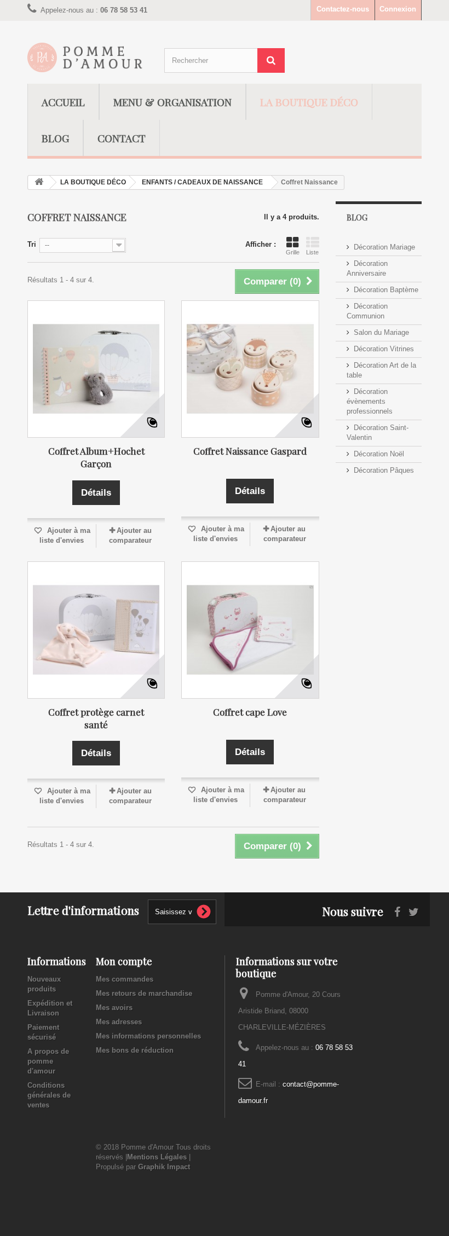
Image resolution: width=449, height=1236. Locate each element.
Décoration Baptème (386, 290)
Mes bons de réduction (135, 1050)
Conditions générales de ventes (49, 1095)
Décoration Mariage (384, 247)
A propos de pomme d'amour (48, 1061)
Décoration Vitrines (384, 349)
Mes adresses (119, 1022)
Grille (293, 252)
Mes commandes (124, 979)
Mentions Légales (157, 1157)
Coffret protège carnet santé (96, 718)
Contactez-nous (342, 9)
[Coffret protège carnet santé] (96, 630)
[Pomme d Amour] (87, 57)
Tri (31, 244)
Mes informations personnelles (148, 1036)
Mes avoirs (114, 1007)
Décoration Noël (379, 454)
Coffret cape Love (250, 712)
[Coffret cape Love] (250, 630)
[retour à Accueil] (38, 182)
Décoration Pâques (384, 470)
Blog (357, 217)
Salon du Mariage (381, 332)
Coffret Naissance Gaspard (250, 451)
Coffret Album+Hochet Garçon (96, 457)
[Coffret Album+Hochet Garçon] (96, 369)
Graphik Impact (164, 1167)
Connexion (397, 9)
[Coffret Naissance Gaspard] (250, 369)
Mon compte (124, 961)
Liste (312, 252)
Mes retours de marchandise (144, 993)
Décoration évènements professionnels (370, 401)
